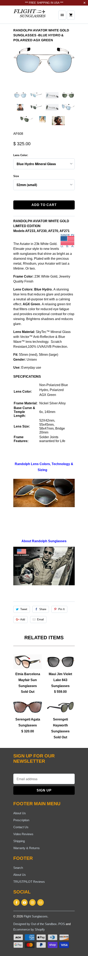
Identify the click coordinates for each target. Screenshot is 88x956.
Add (22, 619)
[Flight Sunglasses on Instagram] (32, 902)
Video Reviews (23, 834)
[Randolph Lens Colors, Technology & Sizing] (44, 493)
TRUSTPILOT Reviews (29, 881)
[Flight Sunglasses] (29, 16)
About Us (19, 813)
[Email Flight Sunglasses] (40, 902)
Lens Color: (20, 155)
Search (18, 867)
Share (42, 609)
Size (16, 176)
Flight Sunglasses (35, 916)
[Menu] (62, 15)
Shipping (19, 841)
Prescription (21, 820)
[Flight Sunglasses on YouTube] (24, 902)
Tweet (23, 609)
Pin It (61, 609)
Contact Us (20, 827)
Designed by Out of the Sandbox (35, 924)
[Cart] (71, 15)
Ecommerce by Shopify (29, 929)
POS (61, 924)
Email (40, 619)
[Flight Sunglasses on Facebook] (16, 902)
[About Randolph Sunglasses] (44, 584)
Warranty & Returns (26, 848)
